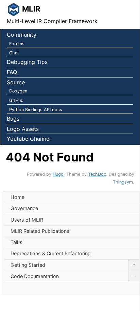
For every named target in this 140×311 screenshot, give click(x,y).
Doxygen (18, 90)
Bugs (13, 118)
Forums (16, 43)
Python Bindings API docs (35, 109)
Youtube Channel (29, 138)
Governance (24, 208)
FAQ (12, 72)
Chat (14, 52)
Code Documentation (73, 276)
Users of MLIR (27, 220)
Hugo (58, 174)
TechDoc (97, 174)
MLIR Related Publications (40, 231)
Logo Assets (23, 128)
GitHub (16, 100)
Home (17, 197)
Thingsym (123, 182)
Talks (16, 242)
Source (16, 82)
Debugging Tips (27, 61)
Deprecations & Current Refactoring (51, 253)
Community (21, 34)
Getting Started (73, 264)
